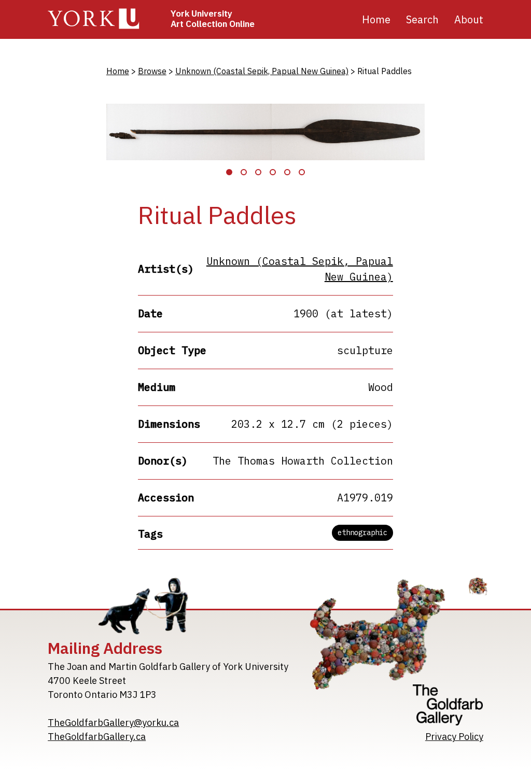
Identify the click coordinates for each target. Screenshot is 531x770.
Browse (152, 71)
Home (376, 19)
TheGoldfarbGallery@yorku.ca (113, 723)
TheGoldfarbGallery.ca (97, 737)
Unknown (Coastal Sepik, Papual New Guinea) (261, 71)
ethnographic (362, 532)
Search (422, 19)
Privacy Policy (454, 737)
